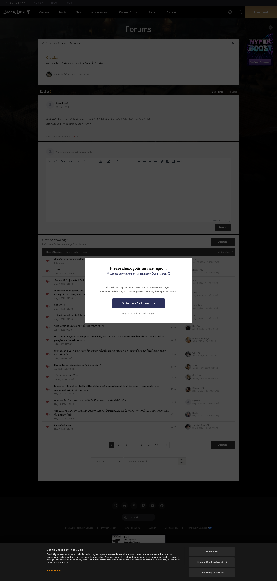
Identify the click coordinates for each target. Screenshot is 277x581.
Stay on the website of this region (138, 313)
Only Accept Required (212, 572)
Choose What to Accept (210, 562)
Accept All (212, 551)
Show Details (54, 570)
